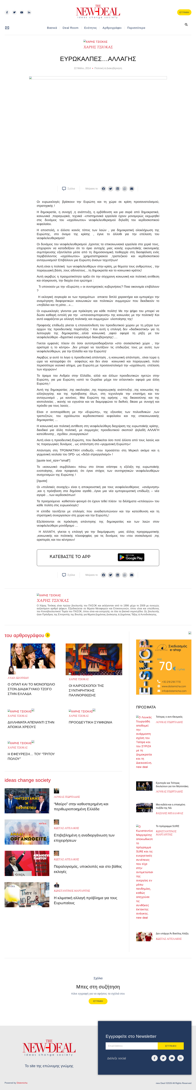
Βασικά (52, 27)
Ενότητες (90, 27)
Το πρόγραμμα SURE (168, 826)
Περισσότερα (136, 27)
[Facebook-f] (7, 12)
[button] (178, 25)
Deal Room (70, 27)
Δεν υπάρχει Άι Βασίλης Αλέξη (172, 933)
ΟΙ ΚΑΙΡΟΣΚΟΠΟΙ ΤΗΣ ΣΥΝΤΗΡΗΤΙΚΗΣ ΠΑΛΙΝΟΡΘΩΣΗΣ (86, 690)
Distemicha (22, 1083)
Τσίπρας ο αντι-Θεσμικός (169, 716)
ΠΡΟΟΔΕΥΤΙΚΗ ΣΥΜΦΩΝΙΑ (90, 722)
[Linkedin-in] (29, 12)
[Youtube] (21, 12)
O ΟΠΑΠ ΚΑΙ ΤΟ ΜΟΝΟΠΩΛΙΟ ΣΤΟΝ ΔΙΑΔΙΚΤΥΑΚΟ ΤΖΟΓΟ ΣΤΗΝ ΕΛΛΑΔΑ (31, 689)
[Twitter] (14, 12)
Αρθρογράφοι (112, 27)
